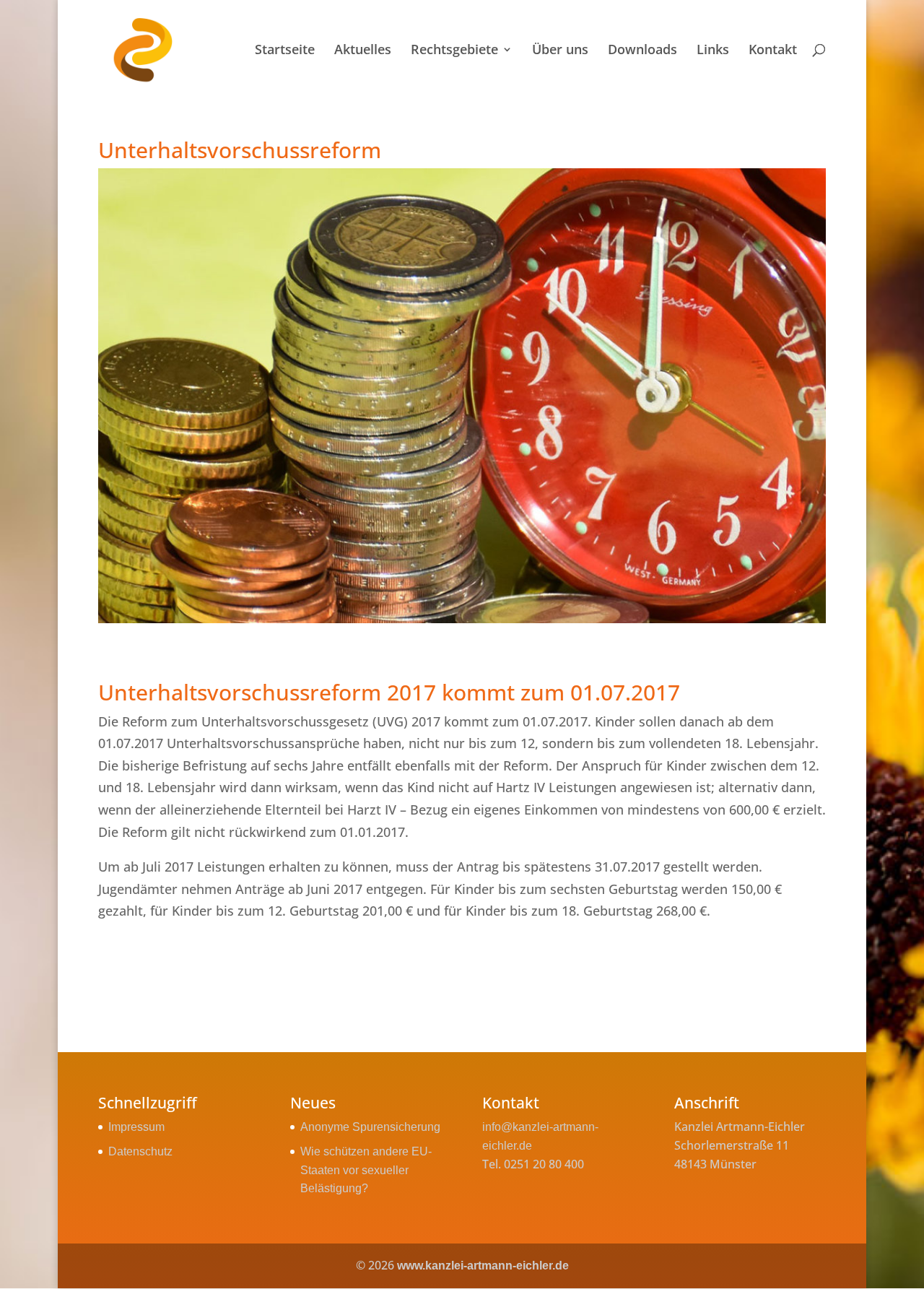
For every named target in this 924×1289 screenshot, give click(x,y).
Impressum (136, 1127)
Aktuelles (362, 51)
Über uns (560, 51)
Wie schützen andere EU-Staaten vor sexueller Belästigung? (366, 1169)
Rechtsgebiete (454, 51)
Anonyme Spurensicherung (370, 1127)
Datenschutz (140, 1151)
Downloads (642, 51)
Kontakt (773, 51)
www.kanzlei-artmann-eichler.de (483, 1265)
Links (713, 51)
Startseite (285, 51)
